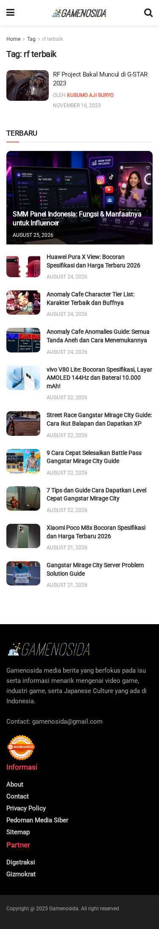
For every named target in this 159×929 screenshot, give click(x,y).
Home (13, 39)
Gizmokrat (21, 874)
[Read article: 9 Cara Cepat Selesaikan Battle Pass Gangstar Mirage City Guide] (23, 461)
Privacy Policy (26, 808)
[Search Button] (148, 13)
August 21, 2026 (67, 548)
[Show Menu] (10, 13)
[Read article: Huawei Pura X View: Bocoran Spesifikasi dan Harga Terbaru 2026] (23, 265)
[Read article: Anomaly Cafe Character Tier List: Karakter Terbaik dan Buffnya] (23, 302)
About (14, 784)
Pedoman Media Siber (37, 820)
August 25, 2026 (33, 235)
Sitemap (18, 832)
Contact (17, 796)
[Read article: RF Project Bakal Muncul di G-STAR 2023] (27, 85)
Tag (31, 39)
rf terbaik (52, 39)
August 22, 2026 (67, 398)
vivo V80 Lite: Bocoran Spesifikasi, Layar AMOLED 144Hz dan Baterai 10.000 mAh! (99, 377)
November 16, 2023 (77, 105)
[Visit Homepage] (79, 13)
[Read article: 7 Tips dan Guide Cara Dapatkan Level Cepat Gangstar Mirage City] (23, 498)
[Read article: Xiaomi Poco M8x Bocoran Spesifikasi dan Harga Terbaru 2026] (23, 536)
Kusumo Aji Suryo (90, 95)
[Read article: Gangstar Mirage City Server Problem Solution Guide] (23, 573)
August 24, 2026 (67, 277)
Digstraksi (20, 862)
